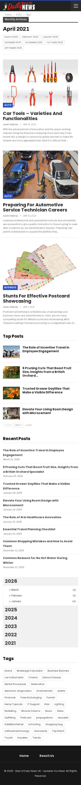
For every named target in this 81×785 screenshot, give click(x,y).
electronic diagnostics (18, 690)
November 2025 (33, 42)
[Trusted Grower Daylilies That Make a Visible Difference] (11, 393)
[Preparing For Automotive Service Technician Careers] (40, 175)
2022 (11, 634)
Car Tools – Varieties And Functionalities (32, 116)
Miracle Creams (30, 711)
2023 (11, 626)
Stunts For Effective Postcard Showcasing (36, 298)
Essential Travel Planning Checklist (29, 529)
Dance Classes (52, 677)
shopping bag (54, 724)
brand (8, 670)
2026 (11, 581)
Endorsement (44, 690)
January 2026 (50, 36)
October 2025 (55, 42)
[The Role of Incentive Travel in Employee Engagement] (11, 352)
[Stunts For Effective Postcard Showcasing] (40, 266)
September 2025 (13, 47)
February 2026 (30, 36)
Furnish (51, 697)
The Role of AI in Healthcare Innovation (32, 517)
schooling (34, 724)
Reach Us (47, 756)
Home (24, 756)
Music (48, 711)
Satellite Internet (14, 724)
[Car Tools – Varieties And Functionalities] (40, 83)
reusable (63, 717)
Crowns (33, 677)
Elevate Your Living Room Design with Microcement (47, 411)
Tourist (9, 737)
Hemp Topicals (14, 704)
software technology (17, 731)
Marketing (10, 711)
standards (40, 731)
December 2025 (13, 42)
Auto (7, 105)
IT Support (34, 704)
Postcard (25, 717)
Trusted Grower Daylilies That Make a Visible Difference (46, 390)
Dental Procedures (15, 684)
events (61, 690)
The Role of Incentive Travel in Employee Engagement (45, 349)
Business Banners (58, 670)
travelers (22, 737)
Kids (47, 704)
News (60, 711)
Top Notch (58, 731)
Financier (10, 697)
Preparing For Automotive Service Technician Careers (35, 207)
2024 (11, 617)
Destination (38, 684)
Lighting (59, 704)
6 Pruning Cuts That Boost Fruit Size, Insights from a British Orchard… (46, 372)
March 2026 (11, 36)
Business (10, 287)
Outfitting (10, 717)
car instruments (14, 677)
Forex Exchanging (31, 697)
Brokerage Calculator (30, 670)
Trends (37, 737)
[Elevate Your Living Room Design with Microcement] (11, 413)
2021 (10, 643)
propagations (44, 717)
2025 (11, 609)
